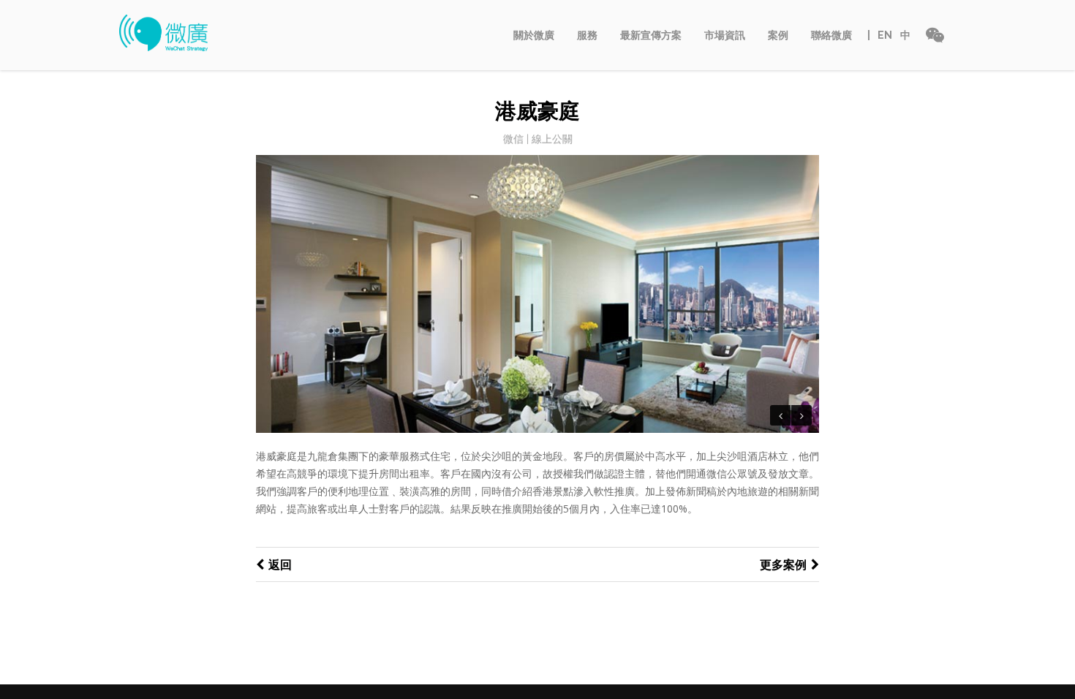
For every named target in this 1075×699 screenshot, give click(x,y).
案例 (778, 35)
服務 (587, 35)
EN (885, 35)
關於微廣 (533, 35)
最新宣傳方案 (651, 35)
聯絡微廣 (831, 35)
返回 (280, 565)
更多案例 (783, 565)
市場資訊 (724, 35)
